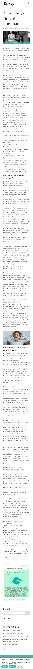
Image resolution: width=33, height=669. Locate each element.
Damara (7, 28)
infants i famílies (24, 28)
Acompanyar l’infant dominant (14, 633)
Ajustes (20, 666)
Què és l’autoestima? (10, 644)
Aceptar (5, 666)
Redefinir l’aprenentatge (11, 630)
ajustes (14, 663)
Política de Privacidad (20, 657)
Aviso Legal (7, 657)
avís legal (20, 596)
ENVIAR (16, 581)
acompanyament (14, 28)
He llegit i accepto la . (14, 573)
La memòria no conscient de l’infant (15, 636)
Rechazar (12, 666)
